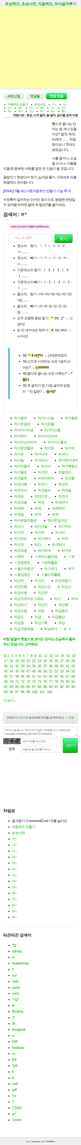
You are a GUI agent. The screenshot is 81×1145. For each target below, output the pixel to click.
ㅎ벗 (71, 556)
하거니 (63, 454)
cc (13, 1035)
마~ (31, 108)
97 (16, 692)
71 (16, 681)
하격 (55, 514)
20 (22, 661)
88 (39, 687)
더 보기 (10, 700)
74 (33, 681)
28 (67, 661)
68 (73, 676)
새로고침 (13, 96)
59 (22, 676)
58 (16, 676)
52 (56, 671)
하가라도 (20, 538)
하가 (71, 568)
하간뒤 (19, 581)
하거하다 (20, 436)
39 (56, 666)
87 (33, 687)
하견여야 (20, 490)
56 (5, 676)
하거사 (46, 466)
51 (50, 671)
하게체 (19, 508)
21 (28, 661)
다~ (10, 108)
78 (56, 681)
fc (13, 1072)
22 (33, 661)
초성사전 (40, 104)
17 (5, 661)
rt (12, 969)
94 (73, 687)
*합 (14, 945)
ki (13, 1078)
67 (67, 676)
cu (13, 1053)
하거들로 (20, 472)
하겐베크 (58, 508)
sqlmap (17, 951)
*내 (14, 1096)
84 (16, 687)
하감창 (19, 623)
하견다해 (20, 484)
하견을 (66, 490)
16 (73, 656)
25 (50, 661)
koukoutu (18, 1047)
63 (45, 676)
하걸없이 (64, 472)
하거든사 (41, 460)
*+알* (15, 999)
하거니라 (41, 454)
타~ (42, 111)
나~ (65, 104)
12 (51, 656)
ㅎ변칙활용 (49, 562)
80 (67, 681)
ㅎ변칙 (19, 556)
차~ (20, 111)
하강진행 (20, 587)
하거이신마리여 (25, 442)
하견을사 (44, 490)
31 (11, 666)
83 (11, 687)
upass (16, 987)
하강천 (43, 593)
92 (61, 687)
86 (28, 687)
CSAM (16, 1108)
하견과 (63, 496)
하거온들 (47, 424)
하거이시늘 (46, 418)
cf (13, 1017)
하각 (65, 538)
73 (28, 681)
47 (28, 671)
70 (11, 681)
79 (61, 681)
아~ (64, 108)
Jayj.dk (43, 1141)
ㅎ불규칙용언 (23, 568)
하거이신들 (52, 430)
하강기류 (41, 623)
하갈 (38, 617)
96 (11, 692)
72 (22, 681)
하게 (38, 508)
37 (45, 666)
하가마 (60, 532)
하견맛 (63, 484)
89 (45, 687)
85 (22, 687)
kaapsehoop (20, 963)
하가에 (39, 532)
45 (16, 671)
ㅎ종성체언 (22, 574)
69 (5, 681)
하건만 (43, 472)
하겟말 (19, 514)
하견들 (70, 478)
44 (11, 671)
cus (14, 975)
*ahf (14, 1066)
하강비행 (20, 593)
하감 (41, 611)
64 (50, 676)
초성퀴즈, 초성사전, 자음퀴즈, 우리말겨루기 (40, 4)
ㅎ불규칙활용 (50, 574)
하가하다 (44, 538)
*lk (13, 1023)
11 (45, 656)
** (13, 1102)
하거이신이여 (47, 436)
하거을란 (20, 418)
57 (11, 676)
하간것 (19, 544)
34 (28, 666)
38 (50, 666)
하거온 (49, 448)
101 (42, 692)
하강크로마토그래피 (28, 599)
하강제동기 (63, 581)
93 (67, 687)
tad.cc (28, 1141)
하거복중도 (70, 466)
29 (73, 661)
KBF (15, 1041)
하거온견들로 (23, 448)
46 (22, 671)
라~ (20, 108)
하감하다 (50, 629)
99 (28, 692)
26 (56, 661)
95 (5, 692)
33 (22, 666)
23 (39, 661)
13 (56, 656)
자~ (10, 111)
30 (5, 666)
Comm (16, 1120)
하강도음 (20, 611)
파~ (53, 111)
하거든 (19, 454)
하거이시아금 (23, 430)
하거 (57, 599)
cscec (16, 993)
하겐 (41, 502)
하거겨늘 (41, 526)
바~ (42, 108)
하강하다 (20, 605)
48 (33, 671)
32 (16, 666)
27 (61, 661)
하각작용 (20, 550)
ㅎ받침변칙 (22, 562)
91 (56, 687)
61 (33, 676)
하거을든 (71, 418)
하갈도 (19, 617)
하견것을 (20, 502)
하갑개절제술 (23, 629)
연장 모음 (56, 96)
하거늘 (19, 460)
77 (50, 681)
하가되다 (50, 568)
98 (22, 692)
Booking (17, 1011)
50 (45, 671)
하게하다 (61, 502)
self (14, 1090)
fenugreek (18, 1029)
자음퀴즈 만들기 (18, 104)
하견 (38, 514)
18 (11, 661)
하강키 (43, 605)
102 (49, 692)
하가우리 (64, 526)
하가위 (19, 532)
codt (14, 1084)
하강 (61, 623)
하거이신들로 (57, 442)
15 (67, 656)
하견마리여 (46, 478)
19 (16, 661)
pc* (14, 1114)
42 (73, 666)
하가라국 (44, 550)
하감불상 (58, 617)
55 (73, 671)
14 (62, 656)
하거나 (19, 526)
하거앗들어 (22, 466)
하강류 (63, 605)
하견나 (43, 484)
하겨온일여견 (57, 520)
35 (33, 666)
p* (13, 957)
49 (39, 671)
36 (39, 666)
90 (50, 687)
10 (40, 656)
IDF (14, 1060)
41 (67, 666)
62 (39, 676)
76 (45, 681)
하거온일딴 (22, 424)
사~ (53, 108)
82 (5, 687)
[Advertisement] (40, 47)
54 (67, 671)
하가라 (66, 550)
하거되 (70, 448)
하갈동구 (61, 611)
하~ (64, 111)
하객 (74, 599)
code (15, 981)
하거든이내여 (68, 460)
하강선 (66, 587)
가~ (54, 104)
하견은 (19, 496)
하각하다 (58, 544)
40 (61, 666)
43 (5, 671)
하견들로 (20, 478)
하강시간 (44, 587)
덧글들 (35, 96)
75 (39, 681)
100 (34, 692)
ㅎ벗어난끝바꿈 (46, 556)
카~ (31, 111)
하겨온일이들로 (25, 520)
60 (28, 676)
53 (61, 671)
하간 (38, 544)
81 (73, 681)
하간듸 (39, 581)
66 (61, 676)
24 (45, 661)
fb (13, 1005)
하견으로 (41, 496)
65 (56, 676)
